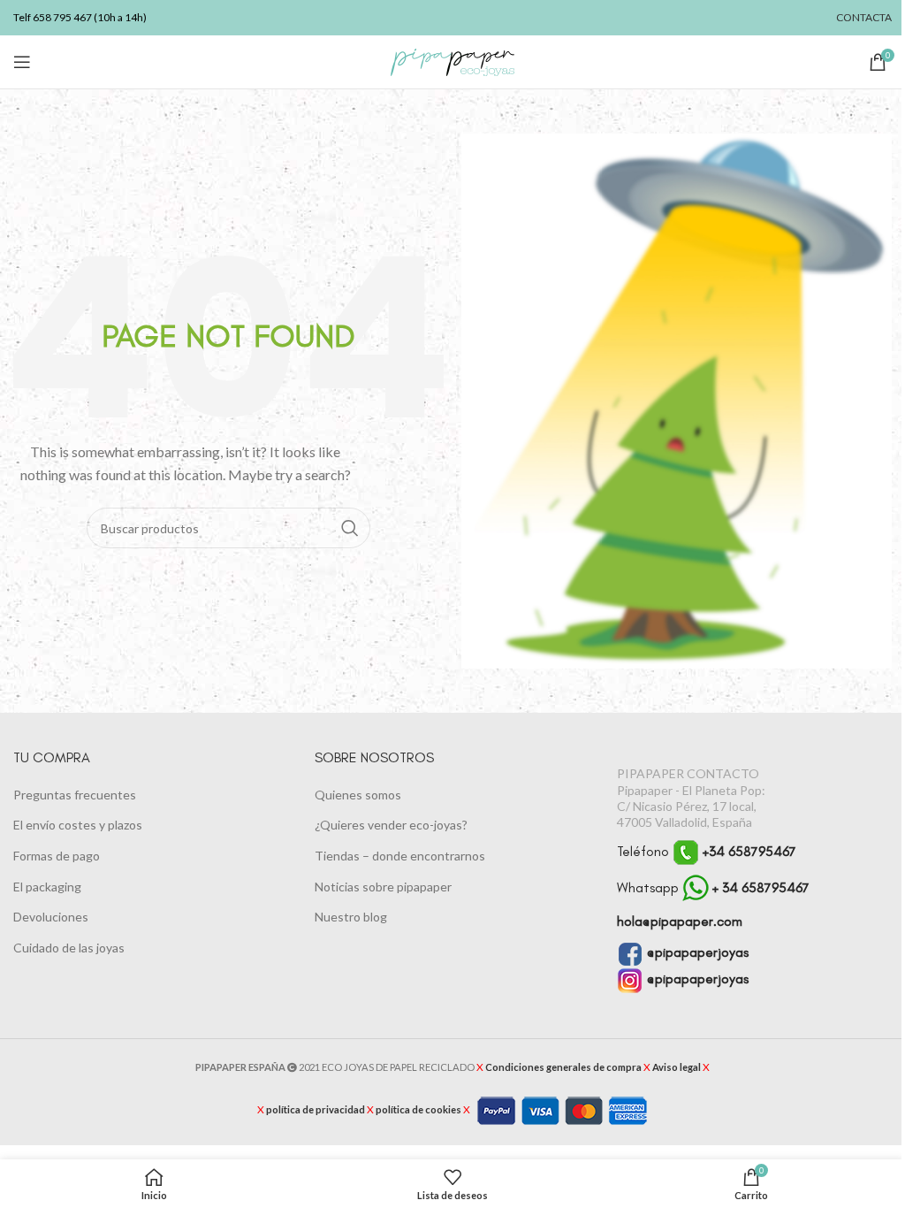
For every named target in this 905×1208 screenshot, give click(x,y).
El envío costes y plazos (77, 824)
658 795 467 (62, 17)
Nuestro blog (351, 916)
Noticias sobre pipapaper (383, 886)
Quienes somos (358, 794)
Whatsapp (713, 887)
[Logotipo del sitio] (452, 60)
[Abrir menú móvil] (22, 62)
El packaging (47, 886)
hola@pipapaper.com (679, 921)
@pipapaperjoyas (696, 952)
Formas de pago (56, 855)
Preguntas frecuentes (74, 794)
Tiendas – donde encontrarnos (400, 855)
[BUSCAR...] (350, 528)
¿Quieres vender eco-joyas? (391, 824)
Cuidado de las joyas (69, 947)
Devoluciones (50, 916)
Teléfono (706, 851)
